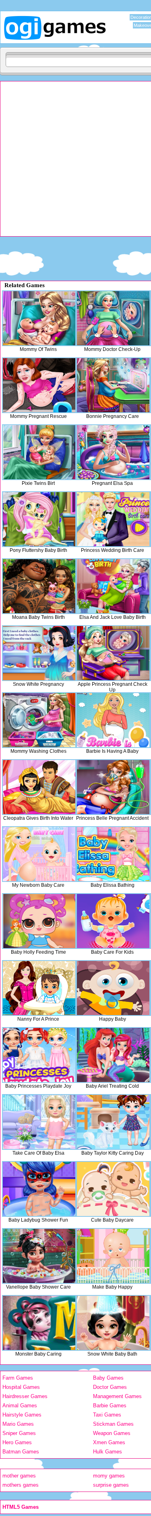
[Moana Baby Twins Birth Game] (39, 586)
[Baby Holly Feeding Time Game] (39, 921)
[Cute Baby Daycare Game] (113, 1189)
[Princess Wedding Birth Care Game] (113, 519)
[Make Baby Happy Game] (113, 1256)
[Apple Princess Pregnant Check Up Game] (113, 653)
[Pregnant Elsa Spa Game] (113, 452)
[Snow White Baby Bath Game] (113, 1323)
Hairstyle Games (21, 1415)
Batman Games (20, 1452)
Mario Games (18, 1424)
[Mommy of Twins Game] (39, 318)
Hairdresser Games (25, 1396)
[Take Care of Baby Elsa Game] (39, 1122)
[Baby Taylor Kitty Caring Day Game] (113, 1122)
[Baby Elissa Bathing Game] (113, 854)
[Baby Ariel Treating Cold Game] (113, 1055)
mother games (19, 1476)
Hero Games (17, 1442)
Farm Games (17, 1378)
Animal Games (19, 1406)
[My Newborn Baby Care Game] (39, 854)
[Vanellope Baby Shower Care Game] (39, 1256)
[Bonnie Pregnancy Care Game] (113, 385)
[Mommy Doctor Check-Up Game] (113, 318)
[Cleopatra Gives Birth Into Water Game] (39, 787)
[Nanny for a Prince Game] (39, 988)
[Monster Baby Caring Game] (39, 1323)
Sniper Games (19, 1433)
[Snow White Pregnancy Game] (39, 653)
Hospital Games (21, 1387)
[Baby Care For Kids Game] (113, 921)
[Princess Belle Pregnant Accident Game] (113, 787)
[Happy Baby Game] (113, 988)
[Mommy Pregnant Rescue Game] (39, 385)
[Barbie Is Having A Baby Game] (113, 720)
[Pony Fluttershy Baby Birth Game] (39, 519)
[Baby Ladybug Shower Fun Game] (39, 1189)
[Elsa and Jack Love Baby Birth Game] (113, 586)
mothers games (20, 1485)
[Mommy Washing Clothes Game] (39, 720)
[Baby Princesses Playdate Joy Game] (39, 1055)
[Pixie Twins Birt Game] (39, 452)
